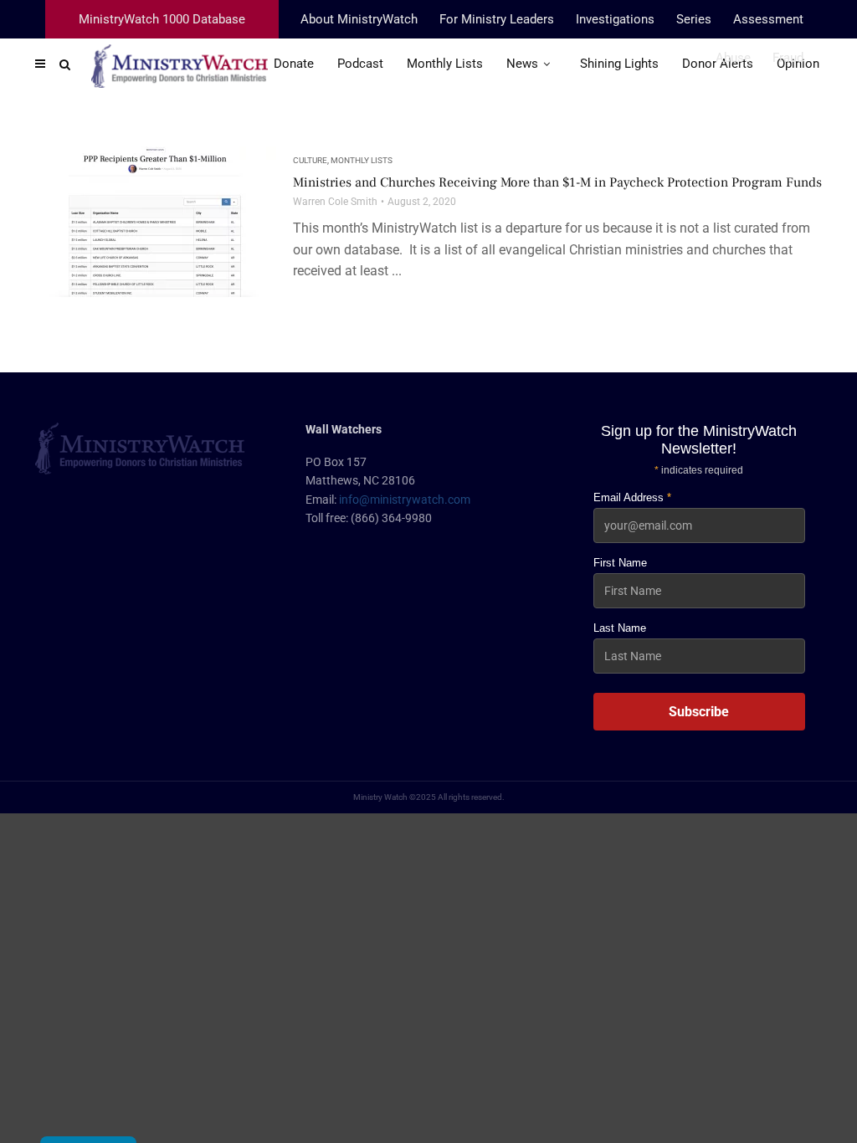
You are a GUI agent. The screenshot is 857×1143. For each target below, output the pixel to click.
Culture (310, 160)
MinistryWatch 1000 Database (162, 19)
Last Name (619, 628)
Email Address (632, 497)
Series (693, 19)
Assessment (768, 19)
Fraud (787, 57)
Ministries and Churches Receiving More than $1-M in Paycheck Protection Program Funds (557, 182)
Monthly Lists (362, 160)
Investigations (615, 19)
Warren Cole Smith (335, 202)
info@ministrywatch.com (404, 499)
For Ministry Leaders (496, 19)
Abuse (733, 57)
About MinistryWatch (359, 19)
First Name (620, 562)
